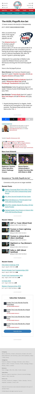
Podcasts (17, 13)
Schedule (5, 3)
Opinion (4, 363)
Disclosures (18, 353)
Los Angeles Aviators (25, 143)
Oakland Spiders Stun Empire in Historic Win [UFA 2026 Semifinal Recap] (19, 211)
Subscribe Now (17, 331)
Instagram (15, 380)
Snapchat (4, 382)
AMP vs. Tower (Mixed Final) (21, 223)
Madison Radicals (20, 79)
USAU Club (12, 266)
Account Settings (26, 374)
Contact (13, 353)
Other (8, 363)
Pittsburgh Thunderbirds (10, 83)
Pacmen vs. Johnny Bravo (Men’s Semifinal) (19, 237)
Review (3, 365)
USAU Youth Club (13, 277)
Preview (17, 363)
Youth (24, 10)
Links (24, 361)
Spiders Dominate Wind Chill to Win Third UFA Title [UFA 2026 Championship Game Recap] (18, 191)
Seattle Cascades (19, 74)
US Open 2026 (6, 281)
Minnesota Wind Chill (14, 81)
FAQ (8, 376)
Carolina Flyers (20, 141)
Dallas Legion (6, 143)
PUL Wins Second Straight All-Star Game (18, 196)
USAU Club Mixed (23, 225)
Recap (30, 363)
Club (11, 10)
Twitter (20, 380)
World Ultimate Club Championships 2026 (15, 270)
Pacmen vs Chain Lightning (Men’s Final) (20, 230)
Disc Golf (5, 7)
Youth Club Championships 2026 (12, 275)
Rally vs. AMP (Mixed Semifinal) (18, 251)
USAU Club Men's (22, 233)
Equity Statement (6, 355)
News (3, 13)
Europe (31, 10)
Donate (24, 353)
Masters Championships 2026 (11, 286)
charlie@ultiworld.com (15, 128)
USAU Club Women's (23, 247)
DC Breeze (21, 96)
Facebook (9, 380)
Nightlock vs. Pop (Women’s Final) (21, 244)
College (17, 10)
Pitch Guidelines (25, 355)
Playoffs (8, 138)
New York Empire (8, 96)
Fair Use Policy (14, 355)
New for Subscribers (12, 374)
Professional (14, 138)
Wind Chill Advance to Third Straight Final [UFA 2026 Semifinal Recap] (18, 201)
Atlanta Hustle (10, 42)
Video (7, 365)
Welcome (4, 374)
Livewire (12, 365)
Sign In (30, 3)
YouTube (4, 380)
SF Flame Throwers (19, 147)
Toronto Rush (15, 94)
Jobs (20, 355)
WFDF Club (12, 272)
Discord (5, 5)
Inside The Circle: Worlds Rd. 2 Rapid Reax (18, 325)
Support (4, 376)
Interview (19, 361)
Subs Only (30, 13)
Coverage (14, 361)
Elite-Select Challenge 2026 (10, 265)
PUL (13, 370)
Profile (21, 363)
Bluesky (25, 380)
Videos (23, 13)
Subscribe (29, 5)
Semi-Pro (4, 10)
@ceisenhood (13, 130)
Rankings (9, 13)
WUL (16, 370)
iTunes (14, 382)
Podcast (12, 363)
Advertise (8, 353)
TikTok (29, 380)
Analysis (9, 361)
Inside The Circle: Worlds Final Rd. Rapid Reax (17, 303)
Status (31, 355)
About (3, 353)
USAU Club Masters (13, 288)
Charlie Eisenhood (15, 27)
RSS (18, 382)
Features (4, 361)
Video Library (6, 357)
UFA (19, 138)
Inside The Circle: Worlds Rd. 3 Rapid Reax (18, 317)
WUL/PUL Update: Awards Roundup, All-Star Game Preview (19, 206)
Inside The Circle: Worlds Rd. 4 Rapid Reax (18, 310)
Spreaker (9, 382)
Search (30, 7)
